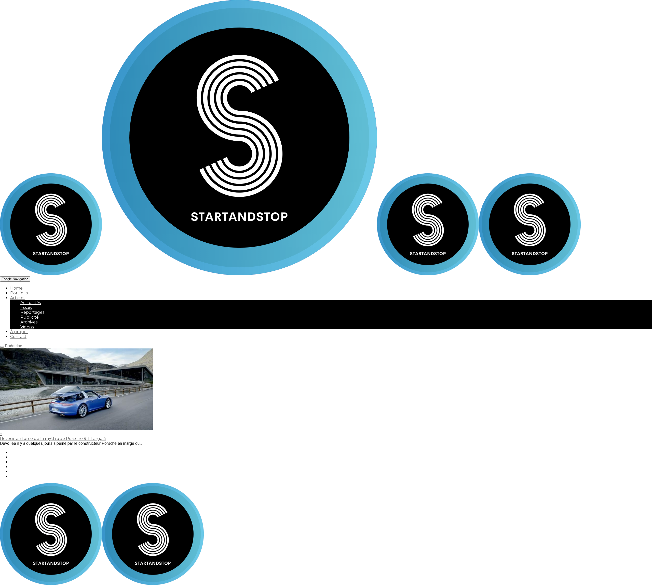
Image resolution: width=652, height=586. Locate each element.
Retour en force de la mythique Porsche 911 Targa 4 (53, 438)
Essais (26, 307)
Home (16, 288)
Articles (17, 297)
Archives (28, 322)
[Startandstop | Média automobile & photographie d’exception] (188, 273)
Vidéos (27, 326)
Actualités (30, 302)
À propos (19, 331)
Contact (18, 336)
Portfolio (19, 293)
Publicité (29, 317)
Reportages (32, 312)
